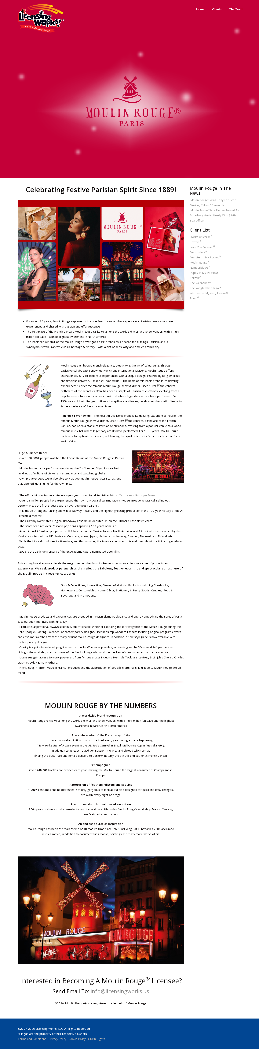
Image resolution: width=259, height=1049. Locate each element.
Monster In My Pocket (205, 257)
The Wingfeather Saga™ (205, 288)
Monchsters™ (198, 252)
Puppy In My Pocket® (204, 273)
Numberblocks (200, 267)
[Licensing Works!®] (41, 32)
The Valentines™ (200, 283)
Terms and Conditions (32, 1039)
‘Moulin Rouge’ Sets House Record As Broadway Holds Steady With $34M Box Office (214, 215)
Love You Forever (202, 247)
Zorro (194, 298)
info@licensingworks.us (120, 991)
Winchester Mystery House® (209, 293)
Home (200, 9)
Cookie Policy (77, 1039)
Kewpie (196, 242)
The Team (236, 9)
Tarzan (195, 278)
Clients (217, 9)
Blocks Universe (201, 237)
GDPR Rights (96, 1039)
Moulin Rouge (199, 262)
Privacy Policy (57, 1039)
